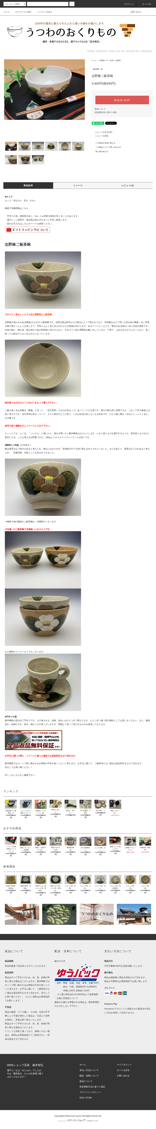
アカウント (129, 4)
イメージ (78, 185)
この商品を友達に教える (105, 143)
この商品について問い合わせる (108, 147)
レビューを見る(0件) (103, 132)
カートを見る (123, 1070)
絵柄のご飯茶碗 (115, 60)
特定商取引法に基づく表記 (106, 112)
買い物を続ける (101, 151)
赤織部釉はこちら (19, 208)
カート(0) (146, 4)
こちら (16, 775)
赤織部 (40, 521)
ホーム (7, 12)
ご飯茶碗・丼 (103, 60)
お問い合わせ (135, 12)
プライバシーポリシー (90, 1092)
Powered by (62, 1121)
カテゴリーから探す (23, 12)
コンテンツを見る (44, 12)
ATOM (89, 1097)
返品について (100, 109)
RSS (82, 1097)
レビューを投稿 (101, 136)
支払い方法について (89, 1070)
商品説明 (28, 185)
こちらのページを (30, 223)
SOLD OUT (122, 100)
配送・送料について (89, 1075)
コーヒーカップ (23, 651)
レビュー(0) (127, 185)
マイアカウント (124, 1064)
